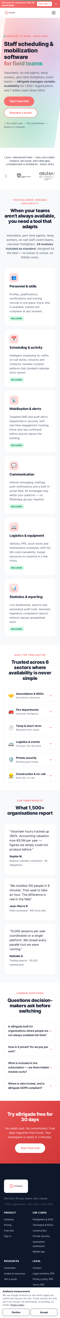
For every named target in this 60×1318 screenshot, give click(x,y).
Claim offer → (44, 4)
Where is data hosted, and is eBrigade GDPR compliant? (26, 1085)
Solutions (9, 1219)
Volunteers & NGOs (43, 1224)
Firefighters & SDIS (43, 1219)
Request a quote (21, 112)
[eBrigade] (10, 12)
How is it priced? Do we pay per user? (28, 1049)
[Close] (56, 4)
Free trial (9, 1230)
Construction (39, 1230)
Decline (16, 1312)
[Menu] (53, 12)
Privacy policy (17, 1305)
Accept (44, 1312)
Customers (10, 1267)
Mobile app (39, 1251)
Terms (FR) (38, 1284)
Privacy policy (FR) (43, 1279)
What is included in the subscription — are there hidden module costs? (28, 1067)
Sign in (7, 1236)
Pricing (8, 1224)
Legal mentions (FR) (43, 1273)
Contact (37, 1267)
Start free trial (19, 101)
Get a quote (10, 1279)
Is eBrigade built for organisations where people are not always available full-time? (28, 1031)
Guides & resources (14, 1273)
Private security (41, 1236)
